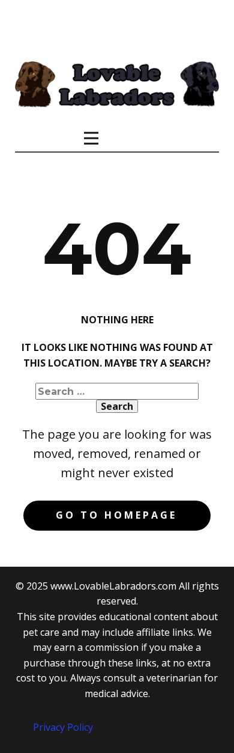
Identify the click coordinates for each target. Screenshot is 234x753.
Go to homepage (116, 515)
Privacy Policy (63, 727)
